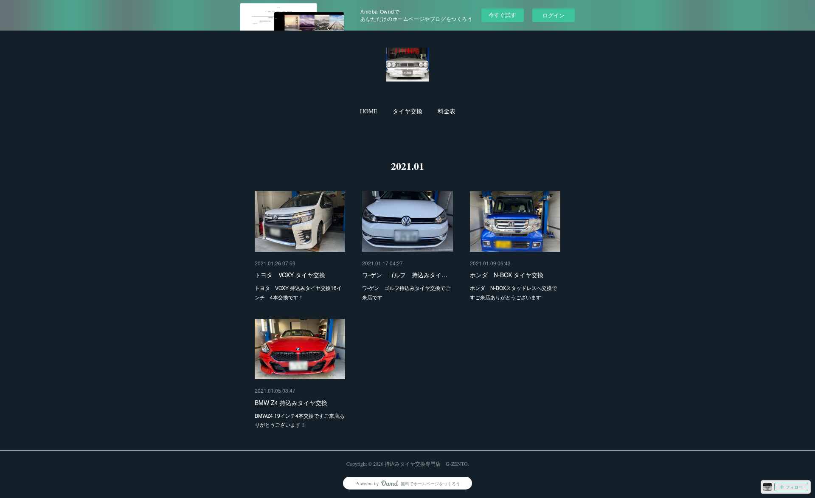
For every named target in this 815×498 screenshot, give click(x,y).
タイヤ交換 (407, 111)
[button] (368, 111)
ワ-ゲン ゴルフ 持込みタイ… (404, 274)
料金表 (446, 111)
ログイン (553, 15)
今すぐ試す (502, 15)
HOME (368, 111)
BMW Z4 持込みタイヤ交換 (291, 402)
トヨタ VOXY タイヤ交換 (290, 274)
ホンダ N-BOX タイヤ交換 (506, 274)
